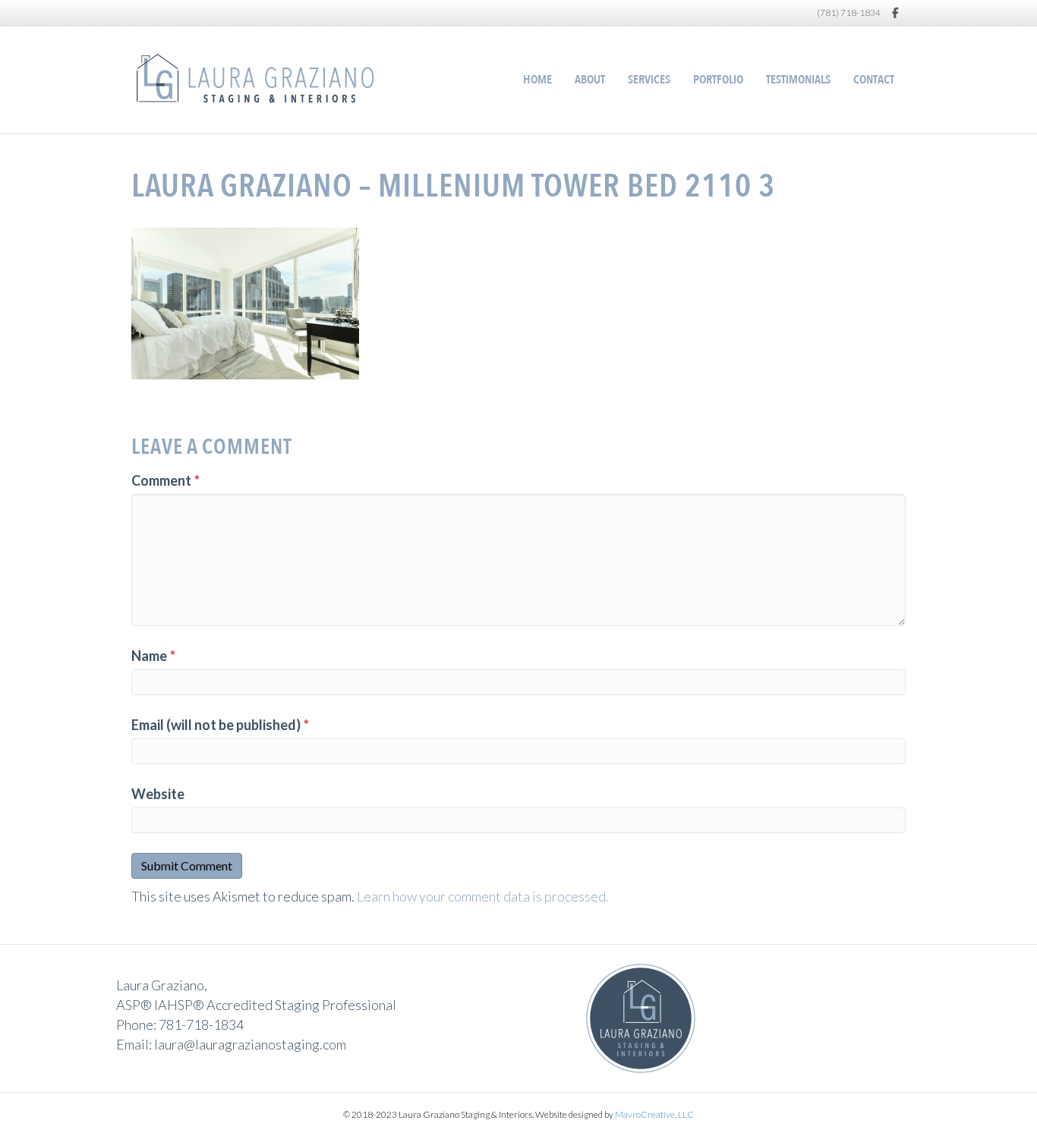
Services (649, 79)
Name (153, 655)
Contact (873, 79)
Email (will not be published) (220, 724)
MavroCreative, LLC (654, 1114)
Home (537, 79)
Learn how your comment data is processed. (483, 896)
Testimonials (798, 79)
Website (157, 793)
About (590, 79)
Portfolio (718, 79)
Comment (165, 480)
